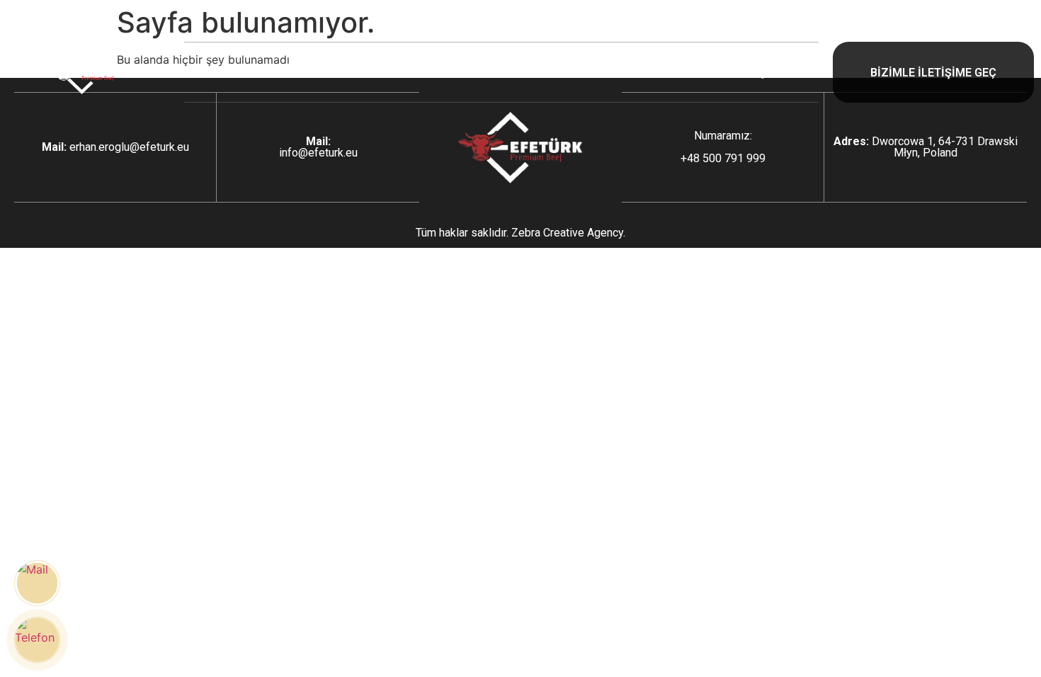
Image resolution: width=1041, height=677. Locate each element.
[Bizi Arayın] (37, 640)
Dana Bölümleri (634, 72)
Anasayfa (249, 72)
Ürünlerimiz (498, 72)
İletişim (760, 72)
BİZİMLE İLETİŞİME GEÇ (933, 72)
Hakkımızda (370, 72)
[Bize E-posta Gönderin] (37, 583)
